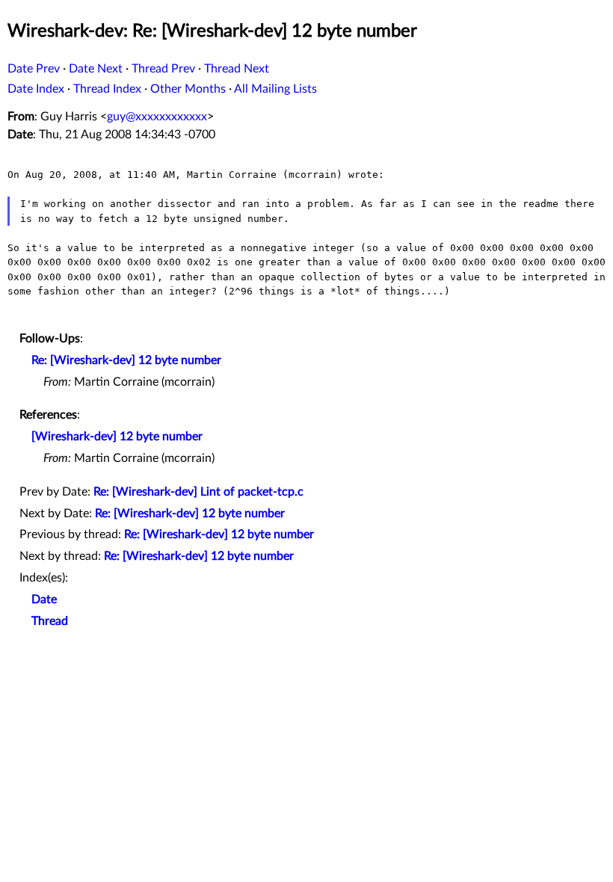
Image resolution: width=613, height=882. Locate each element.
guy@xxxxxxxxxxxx (157, 117)
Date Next (96, 69)
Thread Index (107, 89)
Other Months (188, 89)
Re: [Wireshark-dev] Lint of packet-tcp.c (198, 492)
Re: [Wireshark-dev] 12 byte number (126, 360)
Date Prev (33, 69)
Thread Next (236, 69)
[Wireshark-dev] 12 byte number (117, 436)
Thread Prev (163, 69)
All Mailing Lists (275, 89)
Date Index (35, 89)
